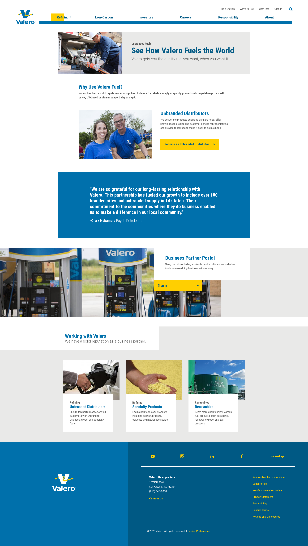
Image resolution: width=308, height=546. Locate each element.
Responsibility (228, 17)
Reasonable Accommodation (268, 477)
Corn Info (264, 8)
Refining (62, 17)
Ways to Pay (247, 8)
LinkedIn (212, 456)
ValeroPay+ (278, 456)
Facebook (242, 456)
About (269, 17)
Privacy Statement (262, 496)
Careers (186, 17)
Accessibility (259, 503)
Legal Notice (259, 483)
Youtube (153, 456)
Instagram (182, 456)
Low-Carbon (104, 17)
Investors (146, 17)
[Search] (291, 9)
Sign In (278, 8)
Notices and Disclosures (266, 516)
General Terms (260, 510)
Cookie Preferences (199, 531)
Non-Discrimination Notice (267, 490)
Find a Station (227, 8)
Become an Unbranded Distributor (186, 144)
